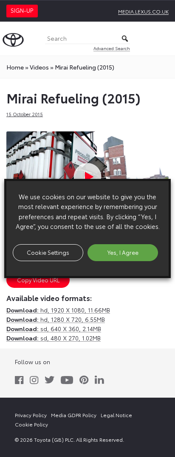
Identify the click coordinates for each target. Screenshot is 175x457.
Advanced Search (111, 48)
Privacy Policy (31, 414)
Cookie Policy (31, 424)
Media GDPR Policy (73, 414)
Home (15, 67)
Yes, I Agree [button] (122, 252)
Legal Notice (116, 414)
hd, (58, 310)
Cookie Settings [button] (48, 252)
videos (39, 67)
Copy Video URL (38, 280)
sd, (53, 328)
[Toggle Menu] (163, 39)
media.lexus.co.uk (143, 11)
